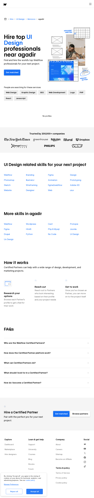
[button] (47, 343)
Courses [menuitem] (31, 454)
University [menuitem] (32, 449)
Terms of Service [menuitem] (63, 473)
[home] (5, 5)
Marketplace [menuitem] (10, 449)
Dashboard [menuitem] (9, 445)
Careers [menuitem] (59, 449)
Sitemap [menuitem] (59, 454)
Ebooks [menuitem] (31, 464)
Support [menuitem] (31, 445)
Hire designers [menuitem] (11, 454)
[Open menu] (90, 4)
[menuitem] (85, 444)
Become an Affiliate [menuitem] (64, 459)
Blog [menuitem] (30, 459)
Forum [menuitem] (31, 469)
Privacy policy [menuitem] (61, 478)
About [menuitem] (58, 445)
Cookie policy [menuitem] (61, 483)
